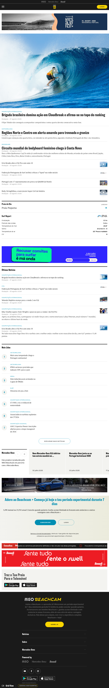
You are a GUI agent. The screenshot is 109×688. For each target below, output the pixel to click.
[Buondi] (63, 1)
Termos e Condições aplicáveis (40, 534)
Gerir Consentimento (29, 683)
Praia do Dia (6, 204)
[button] (18, 454)
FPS (3, 286)
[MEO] (43, 1)
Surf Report (6, 216)
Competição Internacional (12, 111)
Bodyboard (6, 144)
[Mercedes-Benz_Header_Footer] (53, 1)
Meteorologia (7, 129)
